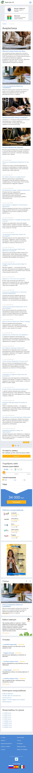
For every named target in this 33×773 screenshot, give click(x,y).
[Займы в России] (11, 766)
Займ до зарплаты (7, 693)
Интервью (20, 743)
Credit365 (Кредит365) (10, 644)
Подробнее (16, 456)
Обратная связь (21, 746)
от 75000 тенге (6, 719)
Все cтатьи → (6, 613)
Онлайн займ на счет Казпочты (11, 695)
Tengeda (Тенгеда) (8, 653)
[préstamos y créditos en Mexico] (22, 766)
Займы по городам (22, 749)
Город (4, 484)
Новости (3, 740)
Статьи (19, 740)
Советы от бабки (5, 746)
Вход (4, 737)
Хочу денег (17, 502)
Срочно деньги (6, 697)
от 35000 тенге (6, 715)
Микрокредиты (6, 701)
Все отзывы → (6, 684)
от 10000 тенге (6, 713)
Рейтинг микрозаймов (12, 510)
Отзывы (3, 749)
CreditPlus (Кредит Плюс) (10, 661)
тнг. (12, 469)
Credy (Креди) (7, 670)
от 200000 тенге (7, 723)
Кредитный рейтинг (6, 743)
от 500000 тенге (7, 727)
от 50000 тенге (6, 717)
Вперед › (26, 442)
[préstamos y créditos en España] (16, 766)
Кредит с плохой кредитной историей (13, 699)
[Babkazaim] (9, 2)
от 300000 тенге (7, 725)
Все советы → (6, 633)
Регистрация (20, 737)
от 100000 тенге (7, 721)
